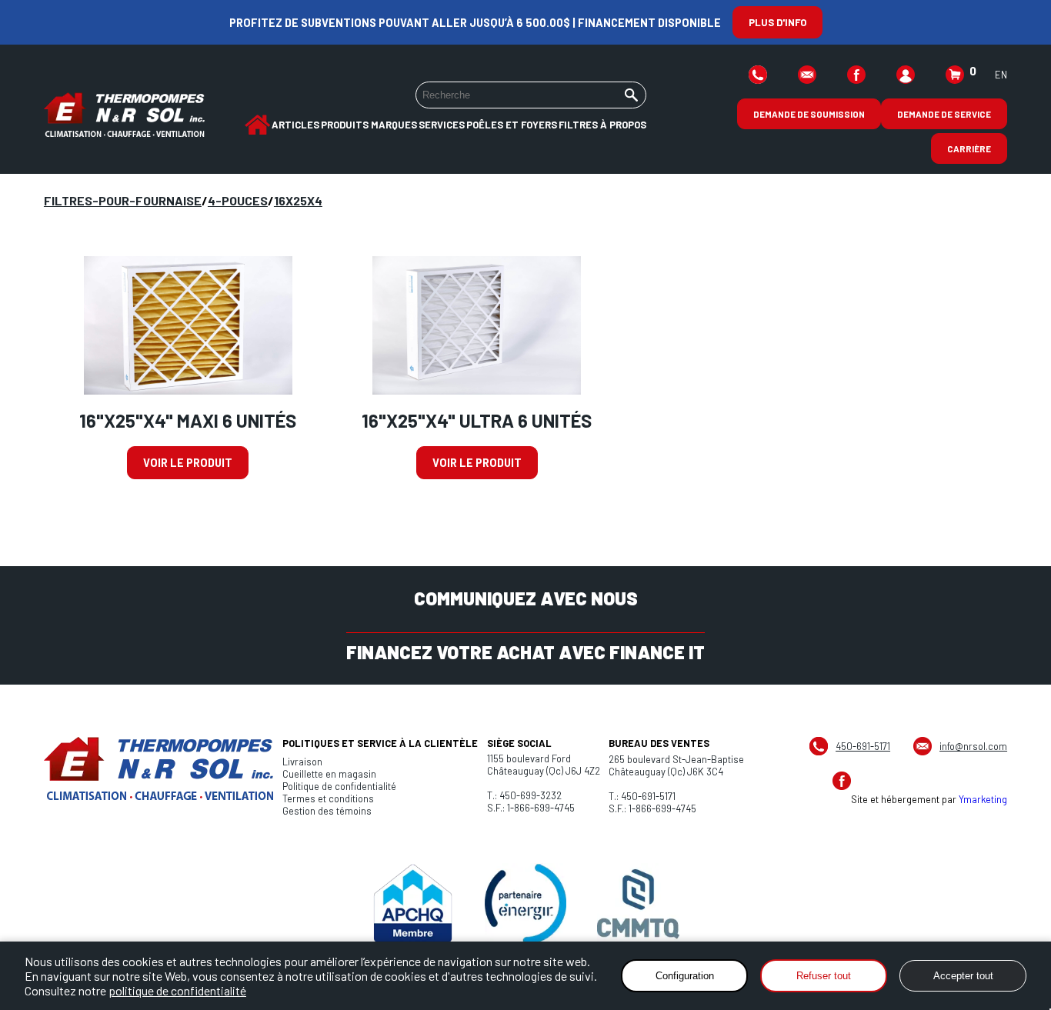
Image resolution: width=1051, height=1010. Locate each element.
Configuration (685, 976)
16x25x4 (298, 200)
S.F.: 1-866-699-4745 (531, 808)
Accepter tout (963, 976)
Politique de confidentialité (339, 786)
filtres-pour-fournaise (123, 200)
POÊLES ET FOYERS (511, 124)
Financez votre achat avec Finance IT (525, 652)
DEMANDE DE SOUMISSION (809, 113)
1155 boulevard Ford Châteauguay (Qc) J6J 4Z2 (543, 764)
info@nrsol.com (973, 746)
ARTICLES (295, 124)
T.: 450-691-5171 (642, 796)
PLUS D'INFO (777, 22)
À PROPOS (623, 124)
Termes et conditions (328, 798)
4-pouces (238, 200)
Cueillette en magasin (329, 774)
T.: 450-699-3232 (524, 795)
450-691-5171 (863, 746)
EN (1001, 74)
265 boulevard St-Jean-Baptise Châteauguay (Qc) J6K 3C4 (676, 765)
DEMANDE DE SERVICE (944, 113)
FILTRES (578, 124)
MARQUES (394, 124)
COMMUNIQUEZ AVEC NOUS (526, 598)
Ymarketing (983, 799)
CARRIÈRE (969, 148)
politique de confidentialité (177, 990)
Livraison (302, 761)
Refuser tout (823, 976)
